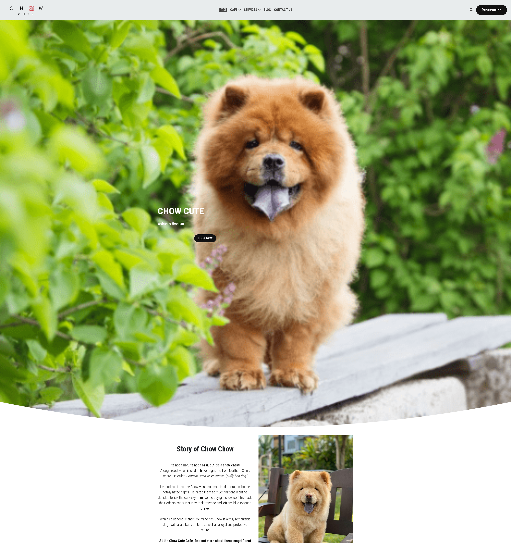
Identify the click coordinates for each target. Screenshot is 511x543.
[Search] (471, 10)
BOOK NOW (205, 238)
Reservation (491, 10)
